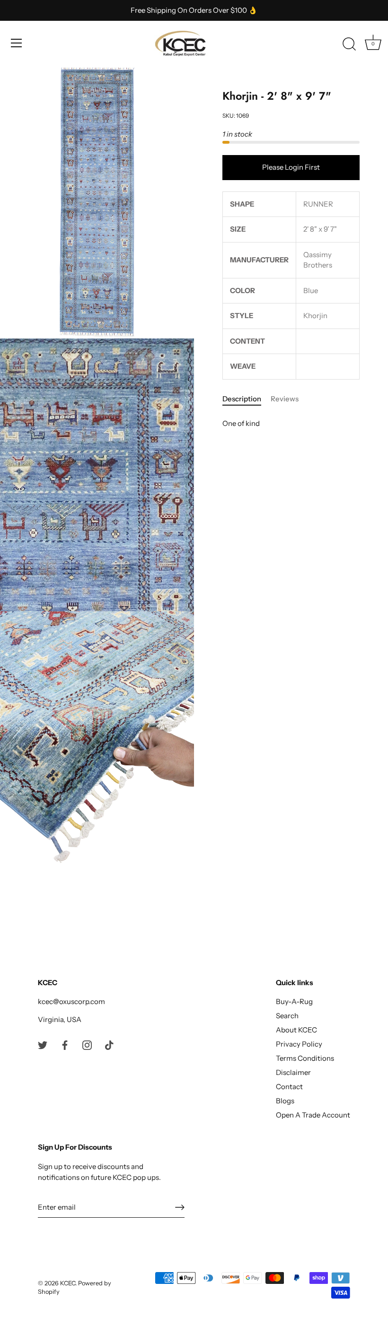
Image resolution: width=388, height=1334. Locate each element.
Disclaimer (293, 1072)
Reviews (285, 398)
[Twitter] (42, 1043)
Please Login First (291, 167)
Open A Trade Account (313, 1114)
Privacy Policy (299, 1043)
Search (287, 1015)
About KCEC (296, 1029)
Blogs (285, 1100)
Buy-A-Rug (294, 1001)
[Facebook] (65, 1043)
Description (241, 398)
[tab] (246, 399)
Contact (289, 1086)
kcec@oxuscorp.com (71, 1001)
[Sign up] (180, 1207)
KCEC (67, 1283)
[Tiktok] (109, 1043)
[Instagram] (87, 1043)
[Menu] (16, 43)
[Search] (349, 44)
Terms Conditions (305, 1058)
